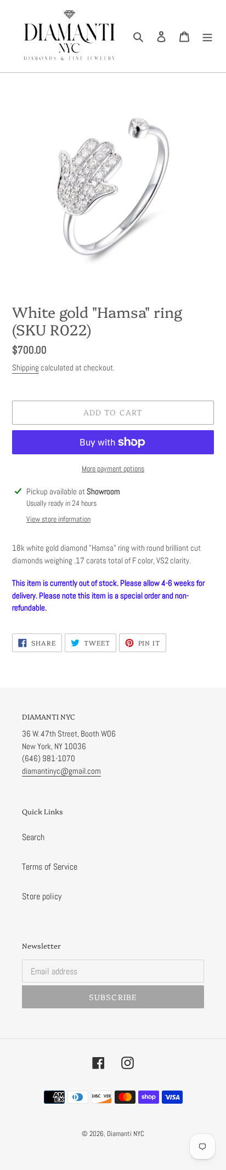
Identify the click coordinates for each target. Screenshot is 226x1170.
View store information (58, 519)
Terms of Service (49, 866)
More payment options (113, 468)
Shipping (25, 367)
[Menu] (207, 36)
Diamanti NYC (125, 1133)
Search (33, 837)
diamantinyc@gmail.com (61, 771)
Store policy (41, 896)
